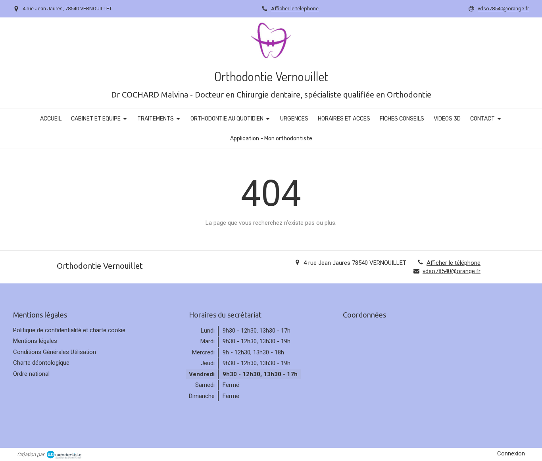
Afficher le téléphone (295, 8)
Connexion (511, 453)
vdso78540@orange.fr (451, 271)
